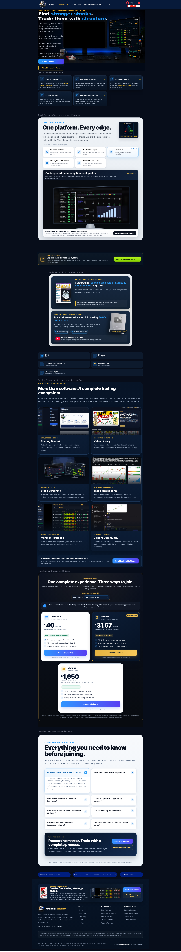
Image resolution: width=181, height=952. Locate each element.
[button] (139, 2)
